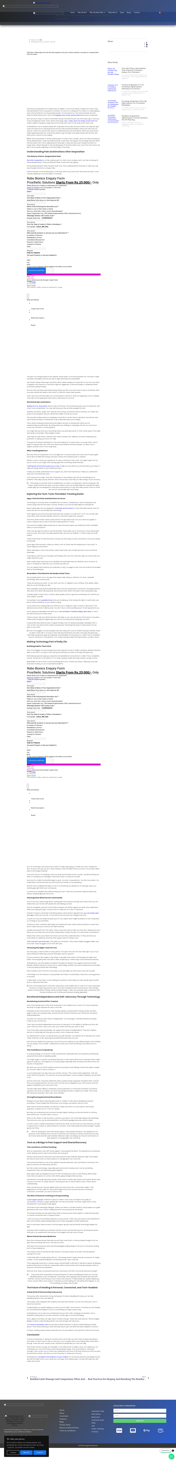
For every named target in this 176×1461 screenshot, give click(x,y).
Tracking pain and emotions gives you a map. (43, 466)
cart (93, 1426)
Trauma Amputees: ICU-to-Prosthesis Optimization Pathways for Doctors (133, 87)
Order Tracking (98, 1429)
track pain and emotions (64, 508)
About (62, 1413)
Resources (96, 1417)
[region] (26, 1446)
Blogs (129, 12)
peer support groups (36, 1200)
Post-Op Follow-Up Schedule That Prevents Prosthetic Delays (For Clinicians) (134, 70)
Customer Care (98, 1411)
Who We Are (82, 12)
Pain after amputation (35, 160)
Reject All (26, 1452)
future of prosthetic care (39, 1325)
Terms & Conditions (68, 1431)
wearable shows (47, 600)
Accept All (40, 1452)
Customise (13, 1452)
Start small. (31, 662)
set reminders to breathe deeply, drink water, (76, 611)
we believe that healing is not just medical (53, 1357)
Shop (122, 12)
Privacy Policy (65, 1425)
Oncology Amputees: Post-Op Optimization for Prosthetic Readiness (134, 103)
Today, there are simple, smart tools (81, 121)
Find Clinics (96, 1414)
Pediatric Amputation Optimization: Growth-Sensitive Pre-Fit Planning (134, 118)
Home (72, 12)
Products (63, 1419)
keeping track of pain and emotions (68, 115)
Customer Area (98, 1420)
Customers (64, 1416)
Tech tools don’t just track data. (38, 941)
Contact (137, 12)
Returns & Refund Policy (69, 1428)
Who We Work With (96, 12)
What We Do (112, 12)
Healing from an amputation (37, 406)
